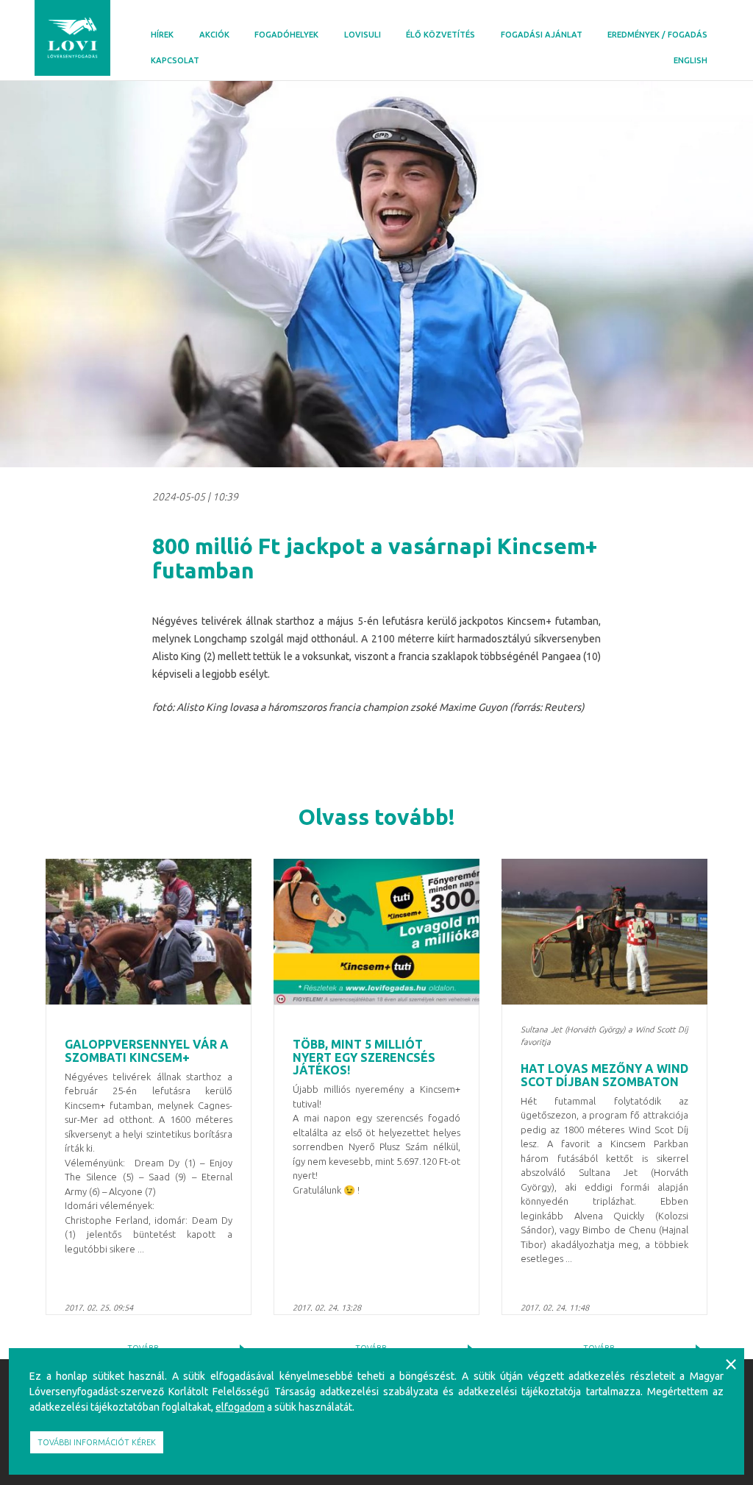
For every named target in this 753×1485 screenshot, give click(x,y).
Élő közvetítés (440, 34)
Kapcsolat (175, 60)
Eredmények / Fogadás (657, 34)
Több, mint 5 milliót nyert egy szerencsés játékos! (364, 1057)
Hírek (162, 34)
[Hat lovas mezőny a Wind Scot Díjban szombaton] (604, 932)
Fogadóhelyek (286, 34)
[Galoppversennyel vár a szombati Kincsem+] (148, 932)
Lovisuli (362, 34)
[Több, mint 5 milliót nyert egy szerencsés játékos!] (376, 932)
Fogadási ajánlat (541, 34)
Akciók (214, 34)
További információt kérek (97, 1442)
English (690, 60)
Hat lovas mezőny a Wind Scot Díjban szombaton (604, 1075)
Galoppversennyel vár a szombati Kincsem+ (147, 1051)
